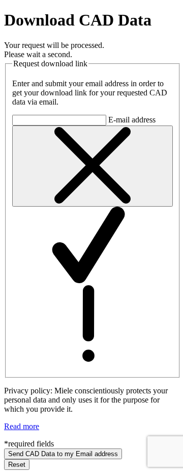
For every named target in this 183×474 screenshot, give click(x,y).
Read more (21, 426)
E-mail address (132, 119)
